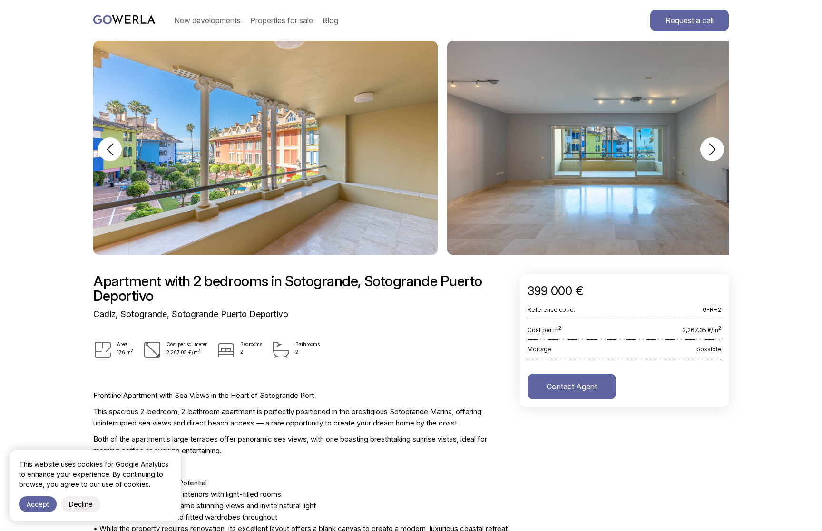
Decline (81, 504)
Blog (330, 20)
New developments (207, 20)
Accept (38, 504)
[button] (110, 149)
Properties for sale (281, 20)
